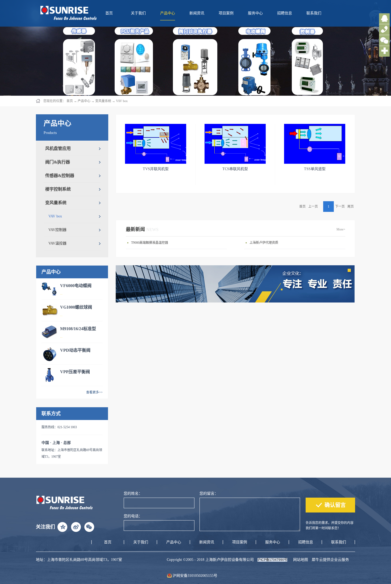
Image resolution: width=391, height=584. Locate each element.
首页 (109, 13)
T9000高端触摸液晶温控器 (149, 243)
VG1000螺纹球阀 (76, 307)
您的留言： (208, 493)
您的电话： (133, 516)
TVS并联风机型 (156, 169)
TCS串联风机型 (235, 169)
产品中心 (84, 101)
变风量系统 (103, 101)
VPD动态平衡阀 (75, 350)
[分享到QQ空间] (62, 527)
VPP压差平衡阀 (75, 371)
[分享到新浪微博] (76, 527)
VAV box (122, 101)
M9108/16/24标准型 (78, 328)
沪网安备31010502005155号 (195, 576)
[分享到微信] (89, 527)
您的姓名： (133, 493)
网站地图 (299, 560)
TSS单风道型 (315, 169)
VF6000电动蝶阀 (75, 285)
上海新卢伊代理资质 (263, 243)
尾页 (350, 206)
